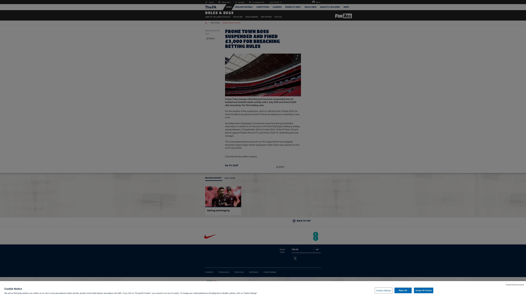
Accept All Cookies (423, 290)
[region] (263, 288)
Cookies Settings (383, 290)
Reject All (403, 290)
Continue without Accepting (515, 284)
